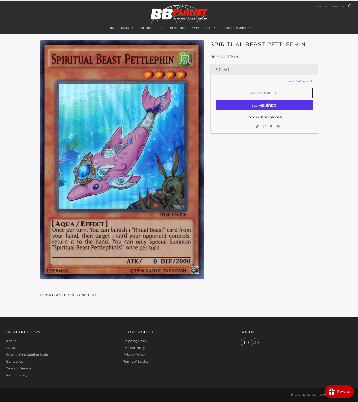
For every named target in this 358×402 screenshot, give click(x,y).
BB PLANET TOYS (224, 57)
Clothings (178, 28)
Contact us (14, 361)
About (11, 341)
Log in (322, 6)
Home (112, 28)
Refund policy (16, 375)
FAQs (10, 348)
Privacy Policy (134, 355)
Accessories (202, 28)
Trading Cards (233, 28)
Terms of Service (18, 368)
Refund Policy (134, 348)
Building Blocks (152, 28)
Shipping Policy (135, 341)
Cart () (337, 6)
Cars (125, 28)
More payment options (264, 116)
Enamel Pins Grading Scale (27, 355)
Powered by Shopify (303, 395)
